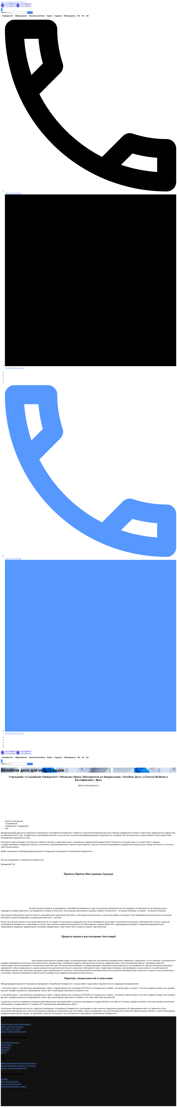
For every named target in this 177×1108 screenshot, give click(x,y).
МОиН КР (5, 1050)
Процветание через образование (16, 1024)
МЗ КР (3, 1052)
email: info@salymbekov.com (13, 1031)
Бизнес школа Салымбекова (13, 1068)
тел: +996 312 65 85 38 (10, 1029)
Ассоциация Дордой (10, 1042)
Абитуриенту (69, 16)
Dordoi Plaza (6, 1045)
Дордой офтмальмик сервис (13, 1086)
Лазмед (4, 1079)
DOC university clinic (10, 1081)
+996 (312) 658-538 (13, 193)
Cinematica (6, 1047)
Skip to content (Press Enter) (13, 2)
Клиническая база (37, 16)
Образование (21, 16)
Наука (49, 16)
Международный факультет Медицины (18, 1063)
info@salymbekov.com (15, 368)
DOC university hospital (11, 1084)
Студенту (58, 16)
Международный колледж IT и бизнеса (18, 1065)
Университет (7, 16)
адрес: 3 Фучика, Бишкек (12, 1026)
